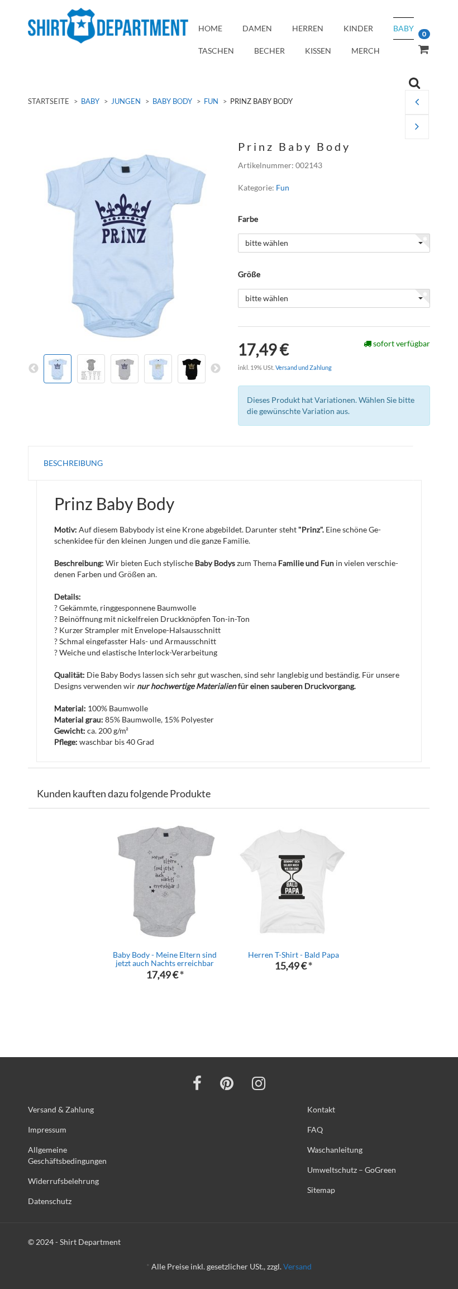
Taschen (216, 50)
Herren (307, 28)
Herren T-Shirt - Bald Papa (293, 954)
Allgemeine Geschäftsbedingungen (67, 1155)
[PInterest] (226, 1083)
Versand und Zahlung (303, 367)
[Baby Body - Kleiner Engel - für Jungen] (416, 102)
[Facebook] (197, 1083)
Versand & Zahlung (61, 1109)
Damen (257, 28)
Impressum (47, 1129)
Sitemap (321, 1190)
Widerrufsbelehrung (63, 1181)
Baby (403, 28)
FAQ (315, 1129)
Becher (269, 50)
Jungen (126, 101)
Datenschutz (49, 1201)
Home (210, 28)
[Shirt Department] (108, 25)
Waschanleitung (334, 1149)
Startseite (48, 101)
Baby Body (172, 101)
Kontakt (321, 1109)
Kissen (318, 50)
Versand (297, 1266)
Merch (365, 50)
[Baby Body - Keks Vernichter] (416, 127)
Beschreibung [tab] (73, 463)
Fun (211, 101)
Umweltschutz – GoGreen (351, 1169)
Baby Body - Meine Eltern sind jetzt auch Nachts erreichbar (165, 959)
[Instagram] (258, 1083)
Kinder (358, 28)
